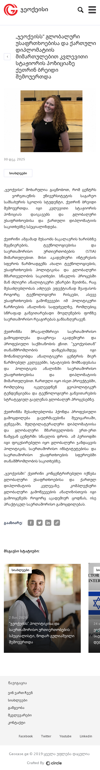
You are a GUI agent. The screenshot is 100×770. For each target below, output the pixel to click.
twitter (46, 736)
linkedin (86, 736)
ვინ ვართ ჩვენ (20, 692)
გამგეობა (16, 707)
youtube (65, 736)
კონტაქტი (16, 722)
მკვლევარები (20, 715)
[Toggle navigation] (92, 10)
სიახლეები (18, 173)
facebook (26, 736)
